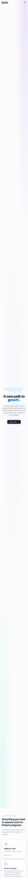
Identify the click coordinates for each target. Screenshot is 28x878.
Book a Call (12, 422)
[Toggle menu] (24, 2)
